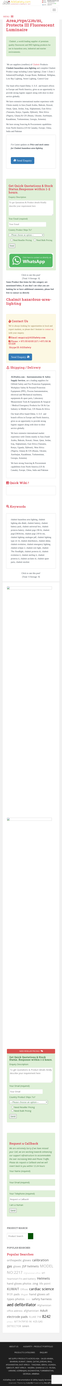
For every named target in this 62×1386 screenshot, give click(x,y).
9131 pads (13, 1294)
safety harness (42, 1299)
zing (35, 1283)
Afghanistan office (32, 1273)
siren (25, 1326)
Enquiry (44, 1352)
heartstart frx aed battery (21, 1278)
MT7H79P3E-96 (23, 1321)
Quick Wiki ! (19, 483)
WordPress (49, 1383)
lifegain (24, 1294)
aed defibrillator (21, 1304)
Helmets (43, 1278)
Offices (24, 1289)
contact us (49, 329)
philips (10, 1321)
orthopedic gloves (19, 1260)
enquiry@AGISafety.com (32, 337)
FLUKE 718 (35, 1317)
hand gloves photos (19, 1283)
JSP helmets (30, 1266)
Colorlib (29, 1383)
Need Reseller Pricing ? (30, 1051)
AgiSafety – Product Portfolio (38, 1346)
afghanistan (31, 1310)
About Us (13, 1346)
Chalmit (36, 64)
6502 (28, 1299)
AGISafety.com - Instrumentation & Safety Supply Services (27, 1380)
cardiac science (41, 1288)
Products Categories (24, 1352)
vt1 (43, 1273)
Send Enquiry (24, 160)
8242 (46, 1316)
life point (45, 1283)
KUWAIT (13, 1289)
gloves (17, 1266)
